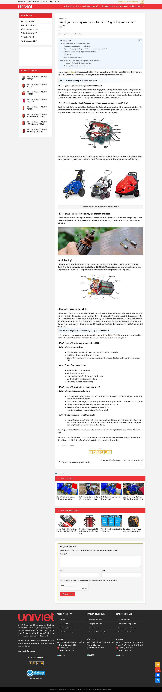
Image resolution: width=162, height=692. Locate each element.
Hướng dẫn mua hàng (95, 620)
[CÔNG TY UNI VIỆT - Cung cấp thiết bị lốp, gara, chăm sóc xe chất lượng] (25, 6)
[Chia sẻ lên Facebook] (91, 452)
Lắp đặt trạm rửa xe (27, 29)
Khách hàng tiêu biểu (66, 628)
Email (104, 571)
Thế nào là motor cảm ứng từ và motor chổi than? (75, 44)
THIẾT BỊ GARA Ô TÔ (90, 6)
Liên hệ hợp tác (64, 624)
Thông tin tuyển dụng (66, 632)
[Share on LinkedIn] (106, 452)
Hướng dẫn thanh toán (95, 624)
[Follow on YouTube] (42, 663)
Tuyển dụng (21, 2)
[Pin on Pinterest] (102, 452)
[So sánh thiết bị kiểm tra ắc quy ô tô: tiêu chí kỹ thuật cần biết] (67, 521)
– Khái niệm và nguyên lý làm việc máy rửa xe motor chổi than (79, 52)
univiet (72, 34)
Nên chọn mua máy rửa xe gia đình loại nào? (76, 462)
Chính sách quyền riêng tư (126, 632)
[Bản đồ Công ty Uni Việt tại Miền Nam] (130, 670)
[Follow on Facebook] (30, 663)
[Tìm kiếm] (142, 2)
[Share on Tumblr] (110, 452)
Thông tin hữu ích (27, 33)
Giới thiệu (63, 620)
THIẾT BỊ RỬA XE (135, 6)
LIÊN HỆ (45, 2)
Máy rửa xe (61, 473)
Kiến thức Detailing (27, 25)
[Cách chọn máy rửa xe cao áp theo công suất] (111, 489)
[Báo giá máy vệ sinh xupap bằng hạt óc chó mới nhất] (133, 521)
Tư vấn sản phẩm (27, 41)
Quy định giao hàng (124, 620)
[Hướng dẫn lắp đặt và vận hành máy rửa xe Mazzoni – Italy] (89, 489)
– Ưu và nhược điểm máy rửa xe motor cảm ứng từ (76, 66)
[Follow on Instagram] (34, 663)
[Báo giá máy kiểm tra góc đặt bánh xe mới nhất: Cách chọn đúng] (89, 521)
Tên (61, 571)
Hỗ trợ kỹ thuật (26, 21)
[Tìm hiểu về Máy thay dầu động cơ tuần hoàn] (111, 521)
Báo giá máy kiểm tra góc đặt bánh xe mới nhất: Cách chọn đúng (88, 531)
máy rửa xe (71, 72)
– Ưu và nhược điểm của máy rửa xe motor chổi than (77, 63)
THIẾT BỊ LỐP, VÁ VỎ (71, 6)
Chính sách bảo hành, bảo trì (126, 628)
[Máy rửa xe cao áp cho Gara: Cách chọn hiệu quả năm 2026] (133, 489)
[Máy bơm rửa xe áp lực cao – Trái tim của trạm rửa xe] (67, 489)
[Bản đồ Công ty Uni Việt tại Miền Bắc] (71, 670)
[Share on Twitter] (94, 452)
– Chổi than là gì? (67, 54)
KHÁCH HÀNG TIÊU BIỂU (33, 2)
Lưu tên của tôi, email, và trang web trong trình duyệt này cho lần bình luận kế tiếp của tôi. (90, 580)
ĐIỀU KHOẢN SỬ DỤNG (36, 678)
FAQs (51, 2)
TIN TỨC (57, 2)
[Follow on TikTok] (38, 663)
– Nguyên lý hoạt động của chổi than (72, 57)
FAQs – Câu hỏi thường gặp (97, 632)
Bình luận (63, 554)
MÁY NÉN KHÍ (121, 6)
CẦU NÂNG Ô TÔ (107, 6)
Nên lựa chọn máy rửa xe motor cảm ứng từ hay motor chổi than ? (80, 61)
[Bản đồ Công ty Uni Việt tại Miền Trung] (101, 670)
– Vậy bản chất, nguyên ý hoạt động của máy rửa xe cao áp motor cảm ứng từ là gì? (85, 49)
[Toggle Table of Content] (139, 40)
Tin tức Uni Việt (26, 37)
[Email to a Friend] (98, 452)
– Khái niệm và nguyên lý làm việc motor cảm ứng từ (76, 46)
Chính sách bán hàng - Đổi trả (127, 624)
